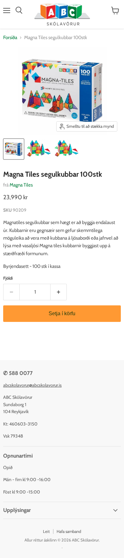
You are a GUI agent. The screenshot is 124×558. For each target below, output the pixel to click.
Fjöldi (8, 278)
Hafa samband (69, 531)
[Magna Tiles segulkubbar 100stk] (13, 149)
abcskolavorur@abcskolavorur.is (32, 385)
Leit (46, 531)
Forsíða (10, 37)
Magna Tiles (21, 185)
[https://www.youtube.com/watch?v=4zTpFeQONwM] (39, 149)
